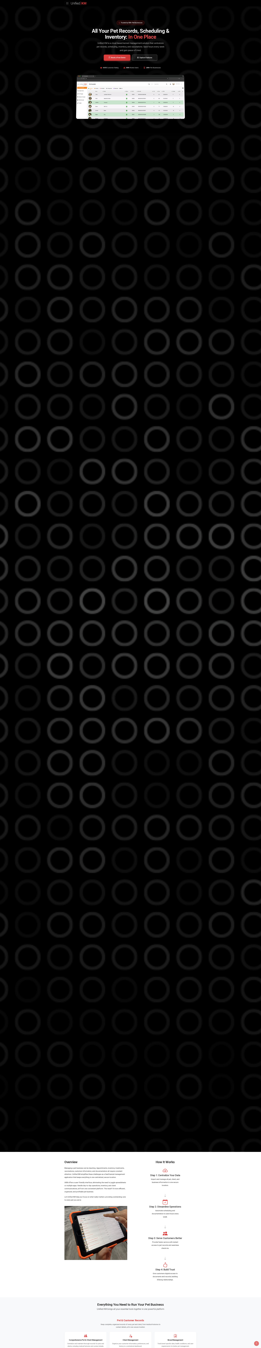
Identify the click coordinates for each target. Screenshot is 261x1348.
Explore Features (146, 58)
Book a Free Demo (118, 58)
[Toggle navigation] (67, 3)
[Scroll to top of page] (256, 1343)
